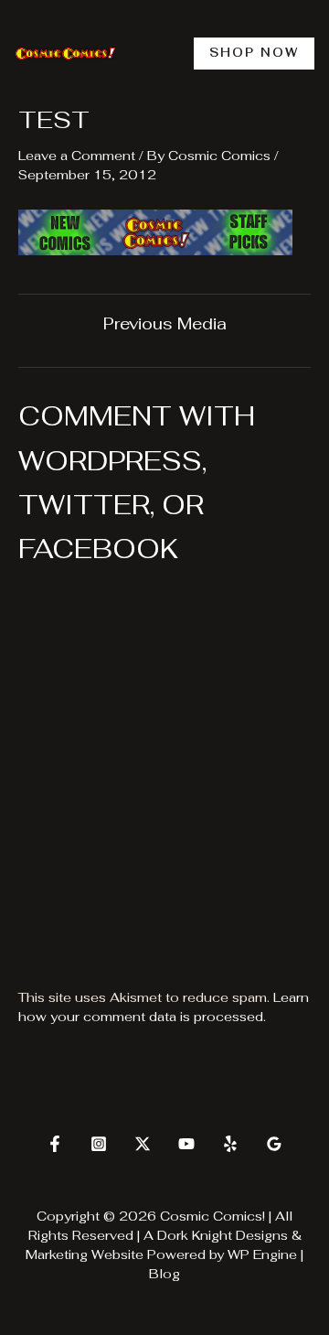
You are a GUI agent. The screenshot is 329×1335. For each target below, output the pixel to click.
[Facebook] (55, 1144)
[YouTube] (186, 1144)
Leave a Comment (76, 155)
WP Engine (262, 1254)
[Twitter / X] (142, 1144)
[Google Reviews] (274, 1144)
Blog (164, 1273)
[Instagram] (98, 1144)
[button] (254, 54)
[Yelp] (230, 1144)
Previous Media (165, 324)
